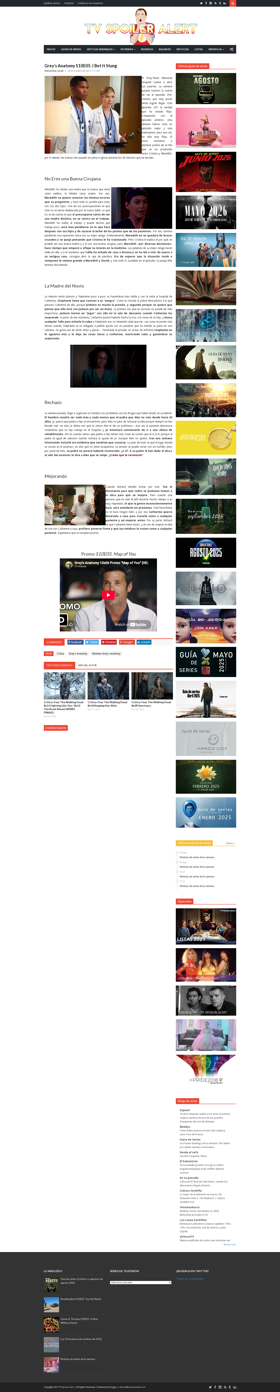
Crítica (60, 653)
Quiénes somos (52, 3)
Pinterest (110, 642)
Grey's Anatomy (78, 653)
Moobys (185, 1126)
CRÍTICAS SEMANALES (100, 49)
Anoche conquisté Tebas (193, 1156)
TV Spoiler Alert (66, 1387)
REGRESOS (147, 49)
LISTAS (198, 49)
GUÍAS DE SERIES (71, 49)
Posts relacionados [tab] (59, 665)
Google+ (128, 642)
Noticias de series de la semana (197, 857)
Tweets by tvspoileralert (190, 1278)
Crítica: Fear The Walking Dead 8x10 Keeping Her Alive (107, 703)
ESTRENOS (127, 49)
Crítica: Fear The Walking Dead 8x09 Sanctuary (151, 703)
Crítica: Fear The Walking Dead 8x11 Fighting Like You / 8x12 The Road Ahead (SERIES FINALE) (63, 707)
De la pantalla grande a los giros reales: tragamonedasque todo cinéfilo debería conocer (202, 1169)
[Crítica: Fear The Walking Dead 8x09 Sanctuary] (152, 686)
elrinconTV (187, 1236)
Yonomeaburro (190, 1207)
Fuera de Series (190, 1139)
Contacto (69, 3)
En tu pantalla (189, 1177)
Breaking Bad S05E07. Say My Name (81, 1298)
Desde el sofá (189, 1152)
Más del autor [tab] (87, 665)
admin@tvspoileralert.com (132, 1387)
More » (230, 843)
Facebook (76, 642)
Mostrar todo (230, 1244)
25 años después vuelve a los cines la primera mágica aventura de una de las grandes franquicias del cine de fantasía (205, 1117)
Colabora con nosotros (90, 3)
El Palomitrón (189, 1161)
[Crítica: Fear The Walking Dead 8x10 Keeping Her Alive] (108, 686)
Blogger (113, 1387)
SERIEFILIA (215, 49)
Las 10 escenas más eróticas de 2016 (81, 1339)
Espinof (185, 1110)
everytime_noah (54, 71)
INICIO (51, 49)
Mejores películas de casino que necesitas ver (205, 1240)
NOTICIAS (183, 49)
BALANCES (165, 49)
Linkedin (145, 642)
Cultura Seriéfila (191, 1190)
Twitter (94, 642)
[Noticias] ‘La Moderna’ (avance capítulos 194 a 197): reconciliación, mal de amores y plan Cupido (205, 1227)
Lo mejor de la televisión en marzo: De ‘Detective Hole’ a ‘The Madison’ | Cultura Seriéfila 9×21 (202, 1198)
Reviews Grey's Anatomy (106, 653)
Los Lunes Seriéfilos (193, 1220)
